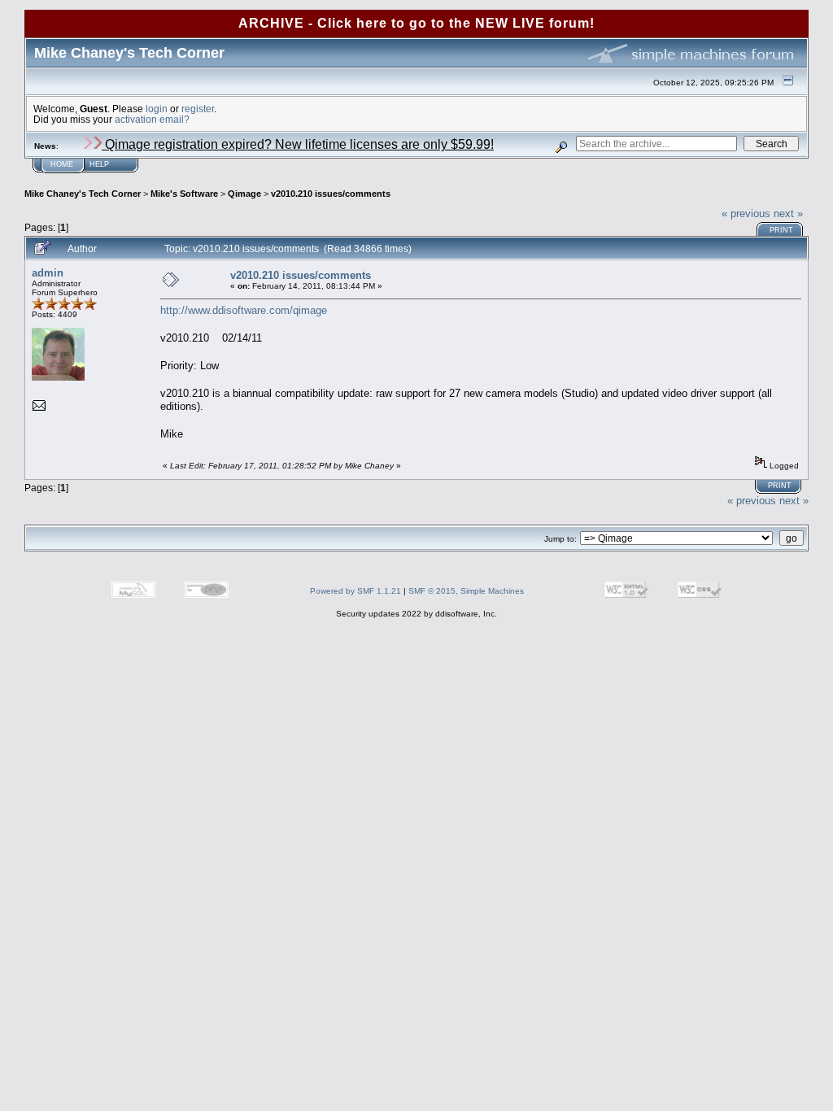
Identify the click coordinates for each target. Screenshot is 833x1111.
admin (47, 273)
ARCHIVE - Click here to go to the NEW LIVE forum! (416, 23)
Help (99, 164)
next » (788, 213)
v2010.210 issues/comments (330, 193)
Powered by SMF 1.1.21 (355, 590)
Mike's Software (184, 193)
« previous (746, 213)
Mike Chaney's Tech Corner (82, 193)
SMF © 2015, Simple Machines (466, 590)
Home (61, 164)
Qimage (244, 193)
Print (781, 230)
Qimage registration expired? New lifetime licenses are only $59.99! (298, 144)
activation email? (152, 119)
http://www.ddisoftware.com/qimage (243, 310)
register (197, 108)
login (157, 108)
